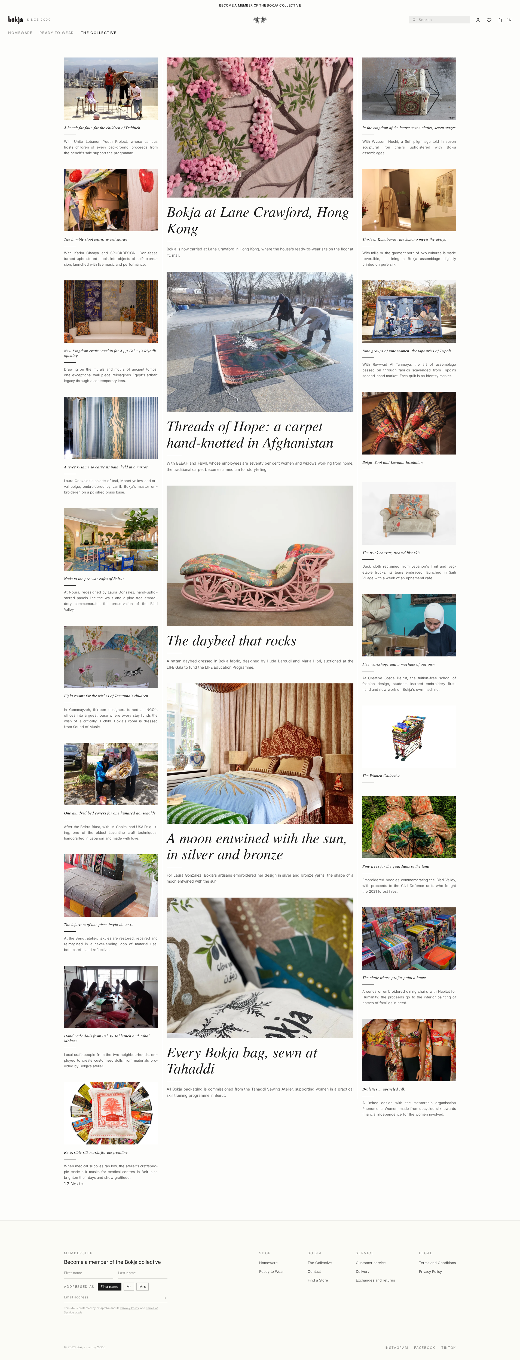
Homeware (20, 33)
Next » (77, 1183)
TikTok (448, 1348)
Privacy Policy (129, 1308)
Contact (314, 1271)
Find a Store (318, 1280)
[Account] (478, 20)
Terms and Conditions (437, 1263)
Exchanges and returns (375, 1280)
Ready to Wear (56, 33)
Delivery (362, 1271)
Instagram (396, 1348)
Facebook (424, 1348)
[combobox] (442, 20)
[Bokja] (260, 20)
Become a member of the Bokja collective (260, 5)
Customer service (371, 1263)
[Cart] (500, 20)
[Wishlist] (489, 20)
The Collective (99, 33)
